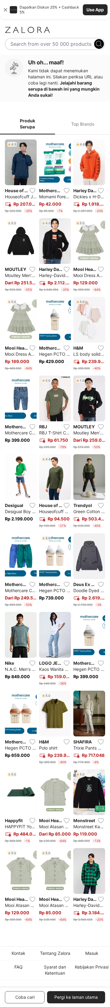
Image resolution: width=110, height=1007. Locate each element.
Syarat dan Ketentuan (55, 970)
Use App (95, 9)
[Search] (99, 44)
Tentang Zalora (55, 953)
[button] (55, 10)
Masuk (91, 953)
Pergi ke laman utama (76, 997)
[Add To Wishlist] (32, 191)
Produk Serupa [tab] (27, 123)
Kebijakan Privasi (91, 966)
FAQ (18, 966)
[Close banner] (5, 10)
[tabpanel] (55, 532)
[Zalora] (55, 30)
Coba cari (25, 997)
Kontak (18, 953)
